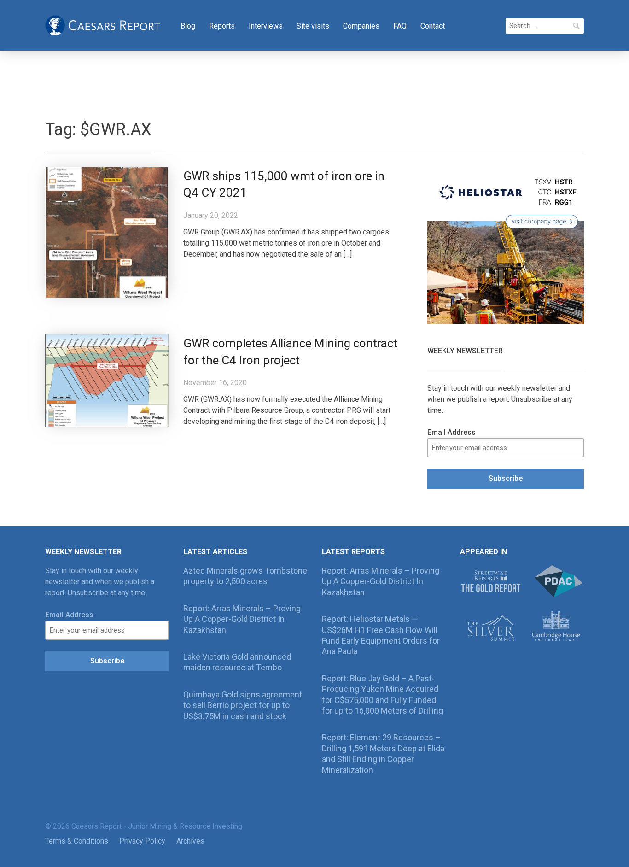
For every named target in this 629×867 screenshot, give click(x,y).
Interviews (266, 26)
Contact (432, 26)
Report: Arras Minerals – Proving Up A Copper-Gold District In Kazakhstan (242, 619)
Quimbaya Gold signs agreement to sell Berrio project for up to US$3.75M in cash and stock (242, 705)
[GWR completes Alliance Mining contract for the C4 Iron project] (107, 379)
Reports (222, 26)
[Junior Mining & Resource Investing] (102, 24)
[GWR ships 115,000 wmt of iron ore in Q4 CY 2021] (107, 231)
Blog (188, 26)
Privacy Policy (142, 841)
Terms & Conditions (76, 841)
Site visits (313, 26)
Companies (361, 26)
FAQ (400, 26)
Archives (190, 841)
